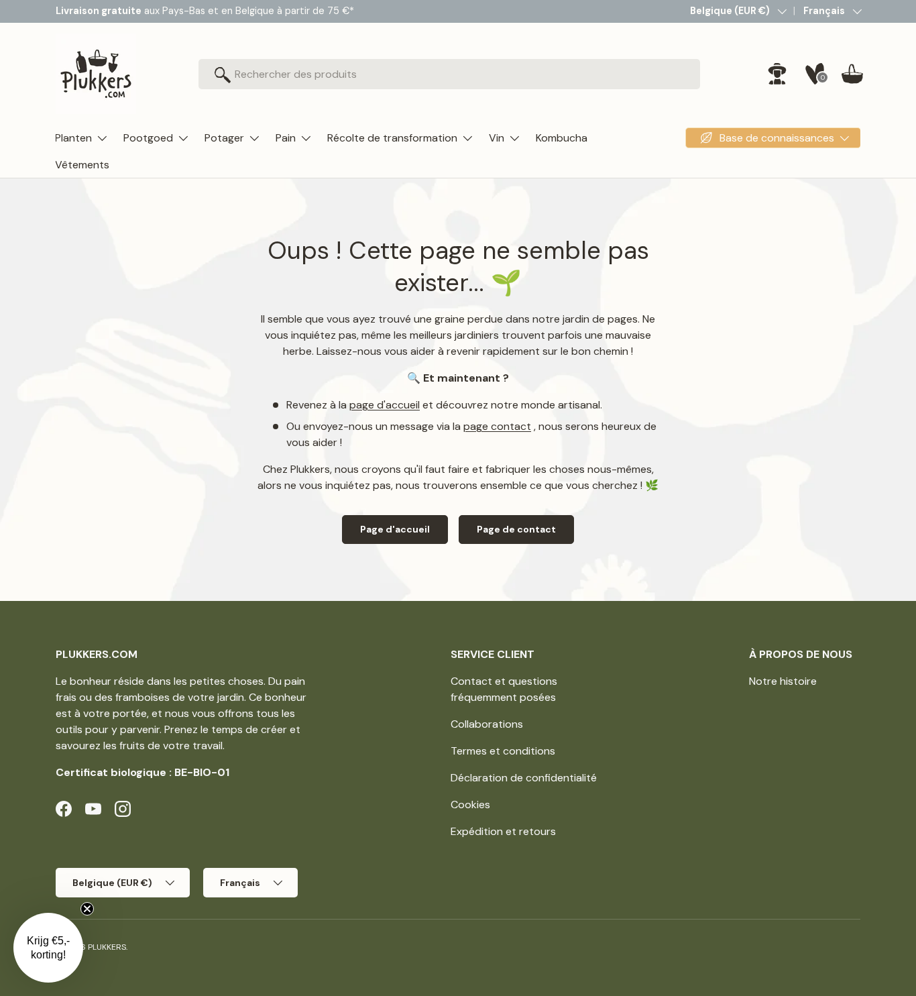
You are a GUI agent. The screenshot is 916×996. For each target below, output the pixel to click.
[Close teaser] (87, 909)
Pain (286, 138)
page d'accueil (384, 405)
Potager (224, 138)
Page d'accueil (395, 529)
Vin (496, 138)
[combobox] (449, 74)
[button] (852, 74)
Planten (73, 138)
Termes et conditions (503, 751)
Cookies (470, 804)
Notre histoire (783, 681)
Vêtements (82, 165)
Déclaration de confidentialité (524, 778)
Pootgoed (148, 138)
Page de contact (516, 529)
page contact (497, 426)
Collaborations (487, 724)
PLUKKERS (107, 947)
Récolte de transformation (392, 138)
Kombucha (561, 138)
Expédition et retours (503, 831)
